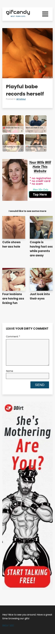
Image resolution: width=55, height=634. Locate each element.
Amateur (21, 99)
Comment (13, 336)
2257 (12, 625)
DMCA (5, 625)
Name (9, 371)
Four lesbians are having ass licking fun (13, 298)
